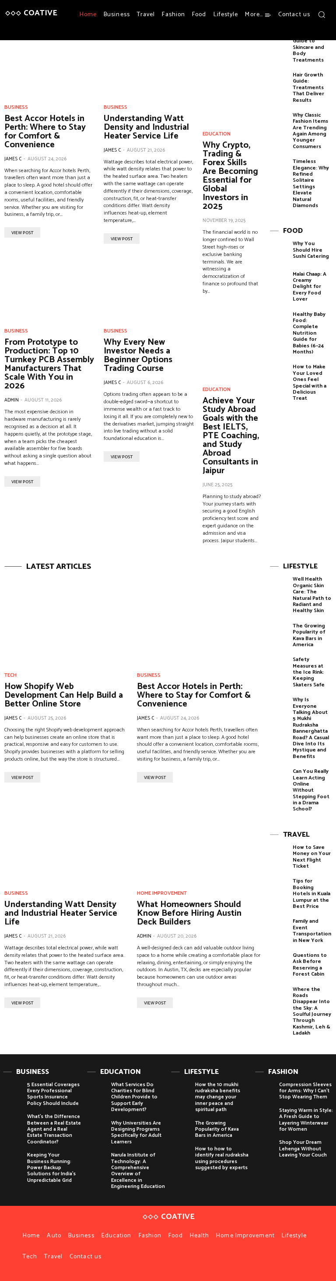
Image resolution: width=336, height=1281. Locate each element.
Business (16, 107)
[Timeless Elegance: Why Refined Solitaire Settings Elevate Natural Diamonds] (279, 171)
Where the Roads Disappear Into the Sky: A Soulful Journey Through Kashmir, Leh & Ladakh (312, 1011)
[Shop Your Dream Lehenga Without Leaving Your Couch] (265, 1149)
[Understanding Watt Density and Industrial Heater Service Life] (149, 64)
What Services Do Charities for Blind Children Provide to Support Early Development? (134, 1097)
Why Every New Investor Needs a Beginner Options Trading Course (138, 355)
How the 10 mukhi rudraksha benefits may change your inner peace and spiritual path (217, 1097)
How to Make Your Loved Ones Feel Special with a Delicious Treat (309, 382)
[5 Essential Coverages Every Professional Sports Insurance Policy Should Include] (13, 1091)
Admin (11, 400)
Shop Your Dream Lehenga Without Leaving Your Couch (303, 1148)
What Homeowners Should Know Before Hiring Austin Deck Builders (189, 913)
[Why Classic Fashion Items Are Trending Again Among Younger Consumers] (279, 125)
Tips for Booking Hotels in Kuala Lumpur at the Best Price (311, 894)
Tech (10, 675)
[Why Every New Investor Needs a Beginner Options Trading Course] (149, 288)
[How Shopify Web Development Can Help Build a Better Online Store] (66, 620)
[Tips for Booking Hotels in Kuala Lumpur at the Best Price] (279, 891)
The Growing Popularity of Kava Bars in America (309, 635)
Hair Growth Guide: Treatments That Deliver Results (308, 87)
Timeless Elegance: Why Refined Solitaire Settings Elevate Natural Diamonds (311, 183)
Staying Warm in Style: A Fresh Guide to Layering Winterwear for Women (306, 1119)
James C (13, 159)
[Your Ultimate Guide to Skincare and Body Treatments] (279, 45)
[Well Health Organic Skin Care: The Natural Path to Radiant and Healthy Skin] (279, 589)
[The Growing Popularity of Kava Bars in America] (279, 636)
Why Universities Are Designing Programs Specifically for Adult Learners (136, 1132)
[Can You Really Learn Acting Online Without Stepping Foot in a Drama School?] (279, 781)
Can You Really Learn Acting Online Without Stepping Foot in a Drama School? (311, 790)
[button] (321, 14)
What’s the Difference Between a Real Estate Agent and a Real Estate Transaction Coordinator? (54, 1129)
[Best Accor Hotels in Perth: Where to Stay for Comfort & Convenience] (49, 64)
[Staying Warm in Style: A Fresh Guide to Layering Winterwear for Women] (265, 1117)
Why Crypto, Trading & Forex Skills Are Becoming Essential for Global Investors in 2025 (230, 176)
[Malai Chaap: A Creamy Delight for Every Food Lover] (279, 284)
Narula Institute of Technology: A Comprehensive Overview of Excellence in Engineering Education (138, 1171)
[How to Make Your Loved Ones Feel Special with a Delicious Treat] (279, 377)
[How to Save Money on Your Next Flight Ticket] (279, 857)
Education (217, 134)
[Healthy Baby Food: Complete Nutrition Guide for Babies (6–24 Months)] (279, 324)
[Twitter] (324, 30)
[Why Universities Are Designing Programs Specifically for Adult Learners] (97, 1130)
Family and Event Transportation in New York (312, 930)
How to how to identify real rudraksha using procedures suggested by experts (221, 1158)
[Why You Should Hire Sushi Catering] (279, 254)
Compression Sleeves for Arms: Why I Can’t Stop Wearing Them (305, 1090)
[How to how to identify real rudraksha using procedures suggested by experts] (181, 1156)
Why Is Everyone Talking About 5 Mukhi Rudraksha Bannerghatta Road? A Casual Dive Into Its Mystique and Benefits (311, 728)
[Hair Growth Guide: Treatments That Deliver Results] (279, 85)
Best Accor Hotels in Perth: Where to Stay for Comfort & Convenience (45, 131)
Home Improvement (162, 893)
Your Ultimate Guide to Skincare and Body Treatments (311, 47)
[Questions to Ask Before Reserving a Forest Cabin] (279, 965)
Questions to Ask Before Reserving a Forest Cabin (310, 964)
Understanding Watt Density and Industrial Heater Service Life (146, 127)
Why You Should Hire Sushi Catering (311, 249)
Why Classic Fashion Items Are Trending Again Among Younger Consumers (310, 131)
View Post (22, 232)
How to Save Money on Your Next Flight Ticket (312, 856)
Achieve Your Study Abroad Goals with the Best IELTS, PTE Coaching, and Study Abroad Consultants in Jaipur (231, 436)
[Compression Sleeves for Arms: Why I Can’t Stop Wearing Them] (265, 1091)
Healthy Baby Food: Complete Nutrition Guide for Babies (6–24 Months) (309, 333)
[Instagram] (313, 30)
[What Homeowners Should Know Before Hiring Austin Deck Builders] (199, 839)
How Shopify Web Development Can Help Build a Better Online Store (63, 695)
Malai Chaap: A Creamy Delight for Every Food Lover (309, 287)
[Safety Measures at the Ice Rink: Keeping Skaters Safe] (279, 669)
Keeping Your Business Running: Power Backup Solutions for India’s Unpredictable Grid (51, 1167)
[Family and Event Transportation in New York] (279, 931)
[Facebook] (303, 30)
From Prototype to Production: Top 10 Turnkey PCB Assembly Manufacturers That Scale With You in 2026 (49, 364)
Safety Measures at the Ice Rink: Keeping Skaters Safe (309, 672)
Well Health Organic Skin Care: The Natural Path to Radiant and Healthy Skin (312, 595)
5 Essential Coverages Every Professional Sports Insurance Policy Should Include (53, 1094)
